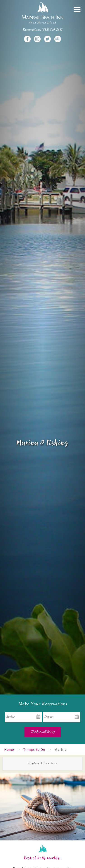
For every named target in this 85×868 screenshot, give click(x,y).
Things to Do (34, 749)
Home (9, 749)
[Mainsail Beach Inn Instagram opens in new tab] (37, 38)
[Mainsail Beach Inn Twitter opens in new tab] (47, 38)
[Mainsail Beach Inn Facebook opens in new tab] (27, 38)
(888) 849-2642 (52, 30)
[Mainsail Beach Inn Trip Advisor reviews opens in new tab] (57, 38)
